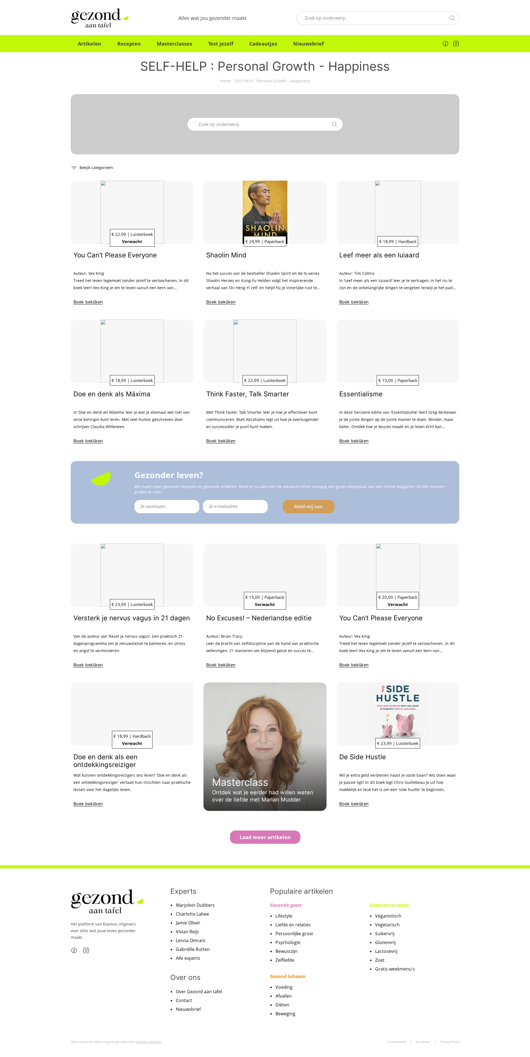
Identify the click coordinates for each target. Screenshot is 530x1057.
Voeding (284, 987)
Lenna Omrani (190, 940)
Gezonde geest (286, 905)
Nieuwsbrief (308, 43)
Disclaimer (423, 1042)
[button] (92, 167)
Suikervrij (384, 934)
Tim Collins (364, 273)
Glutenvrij (385, 942)
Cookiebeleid (397, 1042)
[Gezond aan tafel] (99, 18)
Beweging (285, 1014)
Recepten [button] (129, 43)
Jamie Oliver (188, 923)
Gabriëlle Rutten (193, 949)
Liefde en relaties (293, 925)
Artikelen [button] (89, 43)
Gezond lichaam (288, 976)
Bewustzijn (286, 951)
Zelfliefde (284, 960)
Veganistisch (388, 916)
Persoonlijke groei (294, 934)
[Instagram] (456, 43)
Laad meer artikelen (265, 837)
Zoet (380, 960)
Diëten (282, 1005)
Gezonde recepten (389, 905)
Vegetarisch (387, 925)
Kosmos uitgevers (148, 1042)
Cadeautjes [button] (263, 43)
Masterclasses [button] (174, 43)
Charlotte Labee (192, 914)
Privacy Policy (449, 1042)
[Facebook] (445, 43)
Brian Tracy (231, 636)
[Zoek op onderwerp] (452, 17)
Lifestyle (283, 916)
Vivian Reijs (187, 932)
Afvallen (283, 996)
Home (225, 80)
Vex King (96, 273)
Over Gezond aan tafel (199, 992)
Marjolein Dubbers (195, 905)
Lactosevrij (386, 951)
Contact (184, 1000)
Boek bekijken (88, 302)
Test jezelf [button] (220, 43)
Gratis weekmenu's (395, 969)
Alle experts (188, 958)
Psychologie (287, 942)
